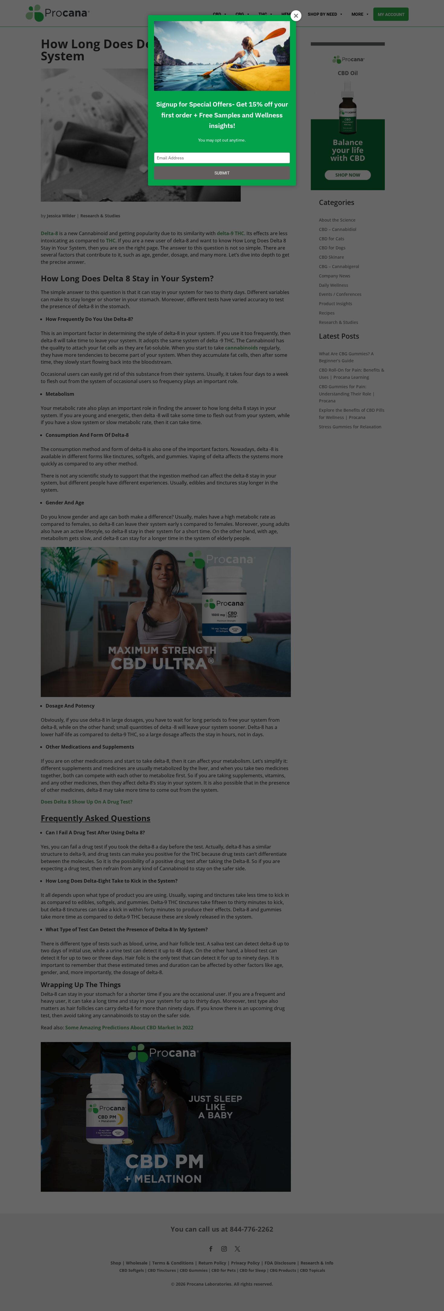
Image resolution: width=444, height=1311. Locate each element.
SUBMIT (222, 173)
